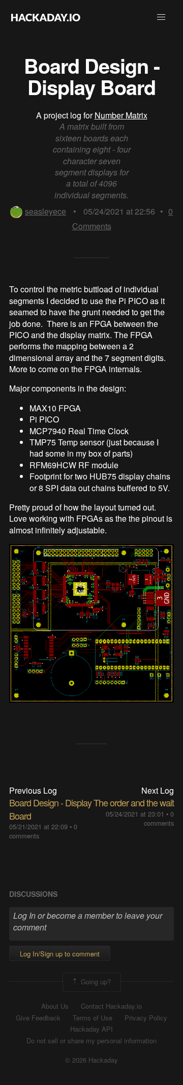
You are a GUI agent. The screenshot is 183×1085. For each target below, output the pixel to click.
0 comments (159, 818)
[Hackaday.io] (46, 17)
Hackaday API (91, 1029)
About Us (55, 1006)
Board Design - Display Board (50, 809)
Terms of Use (92, 1017)
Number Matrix (121, 115)
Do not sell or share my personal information (91, 1040)
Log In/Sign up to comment (60, 953)
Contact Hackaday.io (111, 1006)
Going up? (95, 981)
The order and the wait (134, 802)
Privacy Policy (146, 1017)
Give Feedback (38, 1017)
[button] (161, 17)
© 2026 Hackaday (91, 1060)
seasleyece (45, 211)
